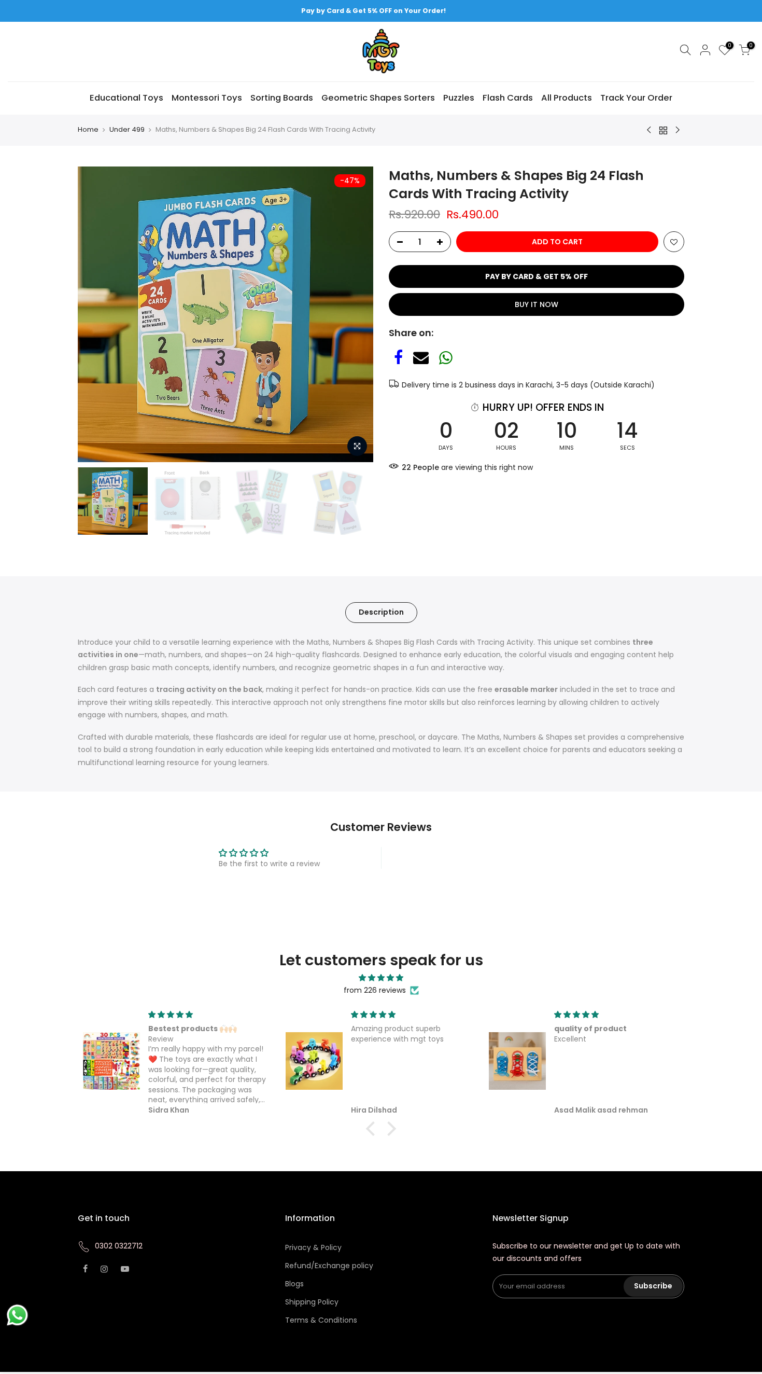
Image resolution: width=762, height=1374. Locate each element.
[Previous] (96, 314)
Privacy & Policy (313, 1247)
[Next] (355, 314)
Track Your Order (636, 98)
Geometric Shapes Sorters (378, 98)
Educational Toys (126, 98)
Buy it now (536, 304)
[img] (381, 977)
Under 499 (127, 129)
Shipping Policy (311, 1302)
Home (88, 129)
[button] (373, 1128)
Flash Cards (508, 98)
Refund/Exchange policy (329, 1265)
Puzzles (458, 98)
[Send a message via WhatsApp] (17, 1315)
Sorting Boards (281, 98)
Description (381, 612)
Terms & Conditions (321, 1320)
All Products (566, 98)
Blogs (294, 1284)
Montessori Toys (207, 98)
